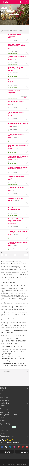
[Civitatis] (4, 2)
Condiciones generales (7, 464)
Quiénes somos (4, 391)
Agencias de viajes (5, 424)
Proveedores (3, 417)
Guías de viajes (4, 412)
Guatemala (3, 7)
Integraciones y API (6, 427)
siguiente (24, 255)
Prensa (2, 394)
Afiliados (2, 420)
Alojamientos (4, 430)
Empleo (2, 433)
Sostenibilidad (4, 397)
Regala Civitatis (4, 400)
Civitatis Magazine (5, 409)
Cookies (24, 464)
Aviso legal (13, 464)
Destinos (2, 405)
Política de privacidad (19, 464)
